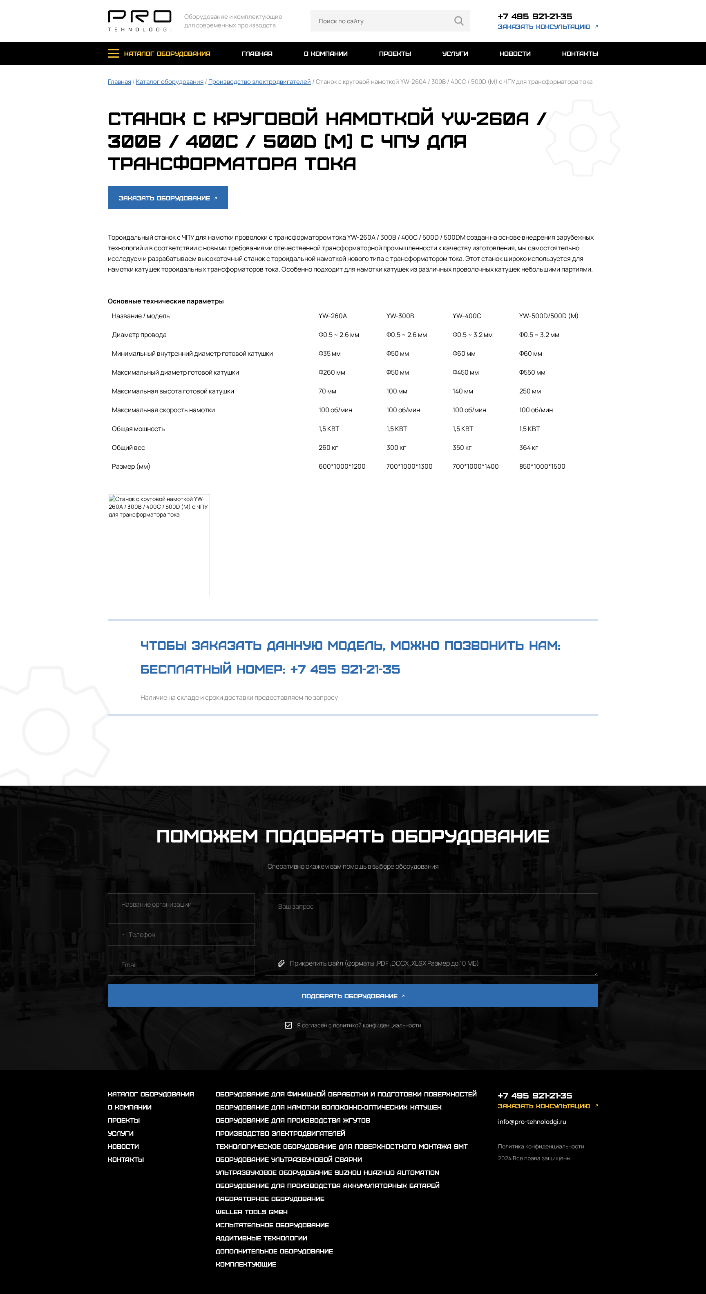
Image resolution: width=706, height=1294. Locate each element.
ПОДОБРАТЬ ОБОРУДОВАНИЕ (351, 995)
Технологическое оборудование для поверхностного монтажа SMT (342, 1146)
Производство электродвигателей (259, 81)
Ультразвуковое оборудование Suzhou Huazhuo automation (327, 1172)
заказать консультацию (544, 26)
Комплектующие (246, 1263)
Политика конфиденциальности (541, 1146)
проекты (395, 53)
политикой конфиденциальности (377, 1025)
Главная (119, 81)
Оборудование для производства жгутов (293, 1120)
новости (515, 53)
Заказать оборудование (165, 197)
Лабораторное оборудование (270, 1198)
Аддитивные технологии (261, 1237)
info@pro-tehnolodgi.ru (532, 1121)
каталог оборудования (167, 53)
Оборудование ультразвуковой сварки (289, 1159)
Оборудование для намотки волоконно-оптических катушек (329, 1106)
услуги (455, 53)
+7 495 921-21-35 (535, 15)
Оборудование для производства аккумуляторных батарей (328, 1185)
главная (257, 53)
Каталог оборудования (169, 81)
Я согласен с (359, 1025)
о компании (326, 53)
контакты (580, 53)
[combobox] (117, 934)
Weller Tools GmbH (252, 1211)
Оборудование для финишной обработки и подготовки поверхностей (346, 1093)
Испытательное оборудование (272, 1224)
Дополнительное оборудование (274, 1250)
